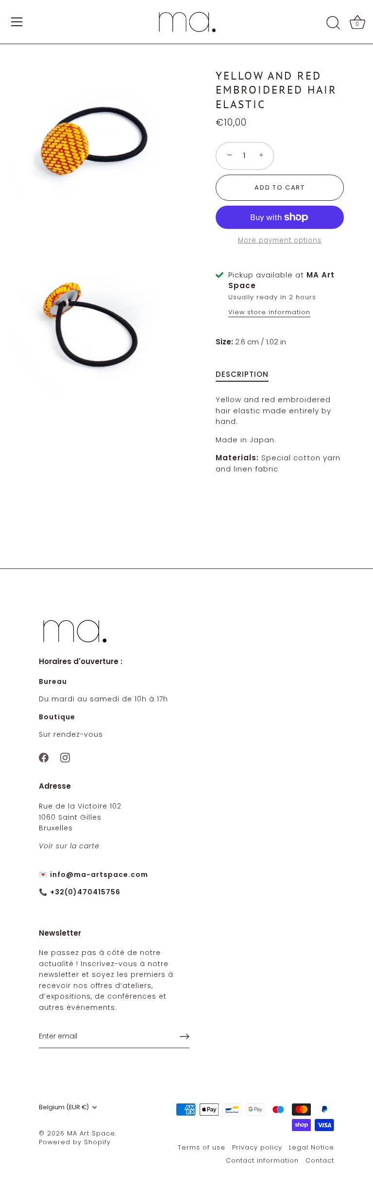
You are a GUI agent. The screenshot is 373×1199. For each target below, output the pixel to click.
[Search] (333, 23)
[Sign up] (184, 1036)
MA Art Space (91, 1133)
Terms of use (201, 1147)
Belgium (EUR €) (64, 1107)
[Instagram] (65, 757)
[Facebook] (44, 757)
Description (242, 374)
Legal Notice (311, 1147)
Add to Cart (279, 187)
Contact (319, 1160)
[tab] (247, 374)
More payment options (280, 240)
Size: (224, 342)
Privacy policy (257, 1147)
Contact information (262, 1160)
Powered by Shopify (75, 1142)
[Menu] (17, 21)
